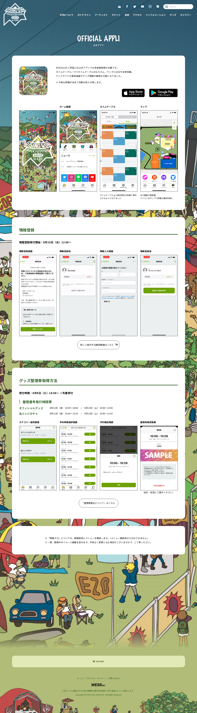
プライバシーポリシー (95, 678)
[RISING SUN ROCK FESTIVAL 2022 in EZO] (15, 14)
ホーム (80, 678)
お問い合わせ (114, 678)
